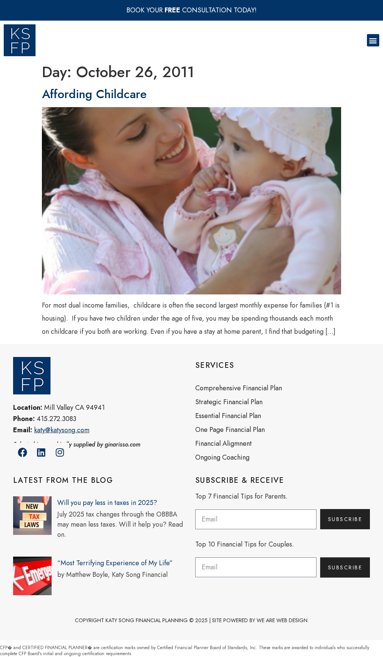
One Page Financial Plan (230, 430)
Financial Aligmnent (223, 443)
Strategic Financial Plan (229, 402)
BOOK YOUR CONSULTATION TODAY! (191, 10)
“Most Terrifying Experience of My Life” (115, 563)
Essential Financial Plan (228, 416)
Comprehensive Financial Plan (238, 388)
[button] (373, 40)
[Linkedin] (41, 452)
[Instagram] (59, 452)
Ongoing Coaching (222, 457)
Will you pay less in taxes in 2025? (107, 503)
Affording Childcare (94, 94)
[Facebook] (22, 452)
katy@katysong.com (61, 430)
